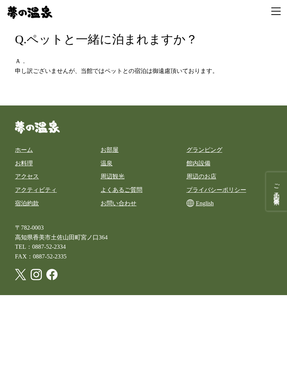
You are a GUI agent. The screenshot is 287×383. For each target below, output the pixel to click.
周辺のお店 (201, 176)
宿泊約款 (27, 203)
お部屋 (109, 150)
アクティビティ (36, 190)
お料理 (24, 163)
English (205, 203)
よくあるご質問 (121, 190)
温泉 (106, 163)
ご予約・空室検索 (277, 188)
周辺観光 (112, 176)
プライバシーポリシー (216, 190)
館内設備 (198, 163)
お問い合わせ (118, 203)
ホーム (24, 150)
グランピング (204, 150)
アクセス (27, 176)
